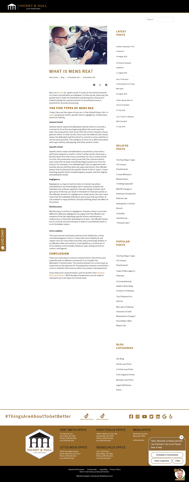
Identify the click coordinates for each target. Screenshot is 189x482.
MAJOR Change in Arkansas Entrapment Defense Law (126, 194)
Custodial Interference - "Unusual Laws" (123, 218)
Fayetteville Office (110, 430)
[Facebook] (94, 85)
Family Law (41, 19)
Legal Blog (103, 469)
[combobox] (159, 19)
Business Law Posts (124, 380)
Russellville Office (110, 447)
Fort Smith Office (73, 430)
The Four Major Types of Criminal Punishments (125, 165)
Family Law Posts (124, 364)
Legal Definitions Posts (123, 387)
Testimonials (92, 469)
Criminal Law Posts (124, 369)
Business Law (100, 19)
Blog (62, 77)
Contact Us (118, 19)
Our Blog (120, 358)
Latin (61, 92)
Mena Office (142, 430)
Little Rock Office (73, 447)
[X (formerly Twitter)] (100, 85)
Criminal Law (59, 19)
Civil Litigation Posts (125, 374)
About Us (28, 19)
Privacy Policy (115, 469)
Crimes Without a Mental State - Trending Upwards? (124, 179)
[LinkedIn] (106, 85)
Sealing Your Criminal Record (125, 206)
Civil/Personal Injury (78, 19)
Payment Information (76, 469)
